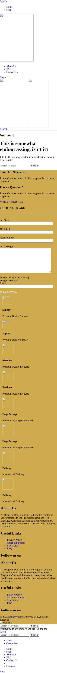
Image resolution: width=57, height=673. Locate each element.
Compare (11, 666)
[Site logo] (17, 60)
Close (3, 631)
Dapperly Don (15, 616)
